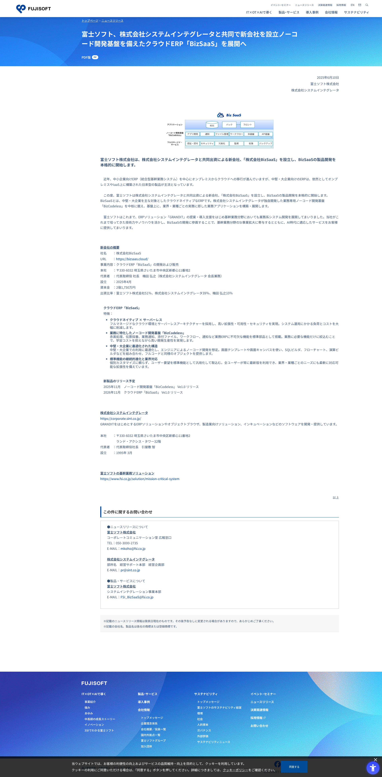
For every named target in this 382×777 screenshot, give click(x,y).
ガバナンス (204, 730)
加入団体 (146, 746)
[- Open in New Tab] (352, 5)
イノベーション (94, 725)
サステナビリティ (206, 694)
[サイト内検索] (366, 5)
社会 (200, 719)
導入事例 (312, 12)
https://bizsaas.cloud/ (132, 258)
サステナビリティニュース (213, 742)
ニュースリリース (304, 5)
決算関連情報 (325, 5)
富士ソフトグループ (153, 740)
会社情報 (144, 710)
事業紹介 (90, 702)
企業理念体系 (149, 723)
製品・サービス (147, 694)
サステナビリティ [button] (356, 12)
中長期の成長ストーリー (100, 719)
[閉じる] (375, 759)
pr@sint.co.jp (130, 569)
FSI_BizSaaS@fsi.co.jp (137, 597)
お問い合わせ (259, 726)
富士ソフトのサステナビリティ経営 (219, 707)
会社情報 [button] (331, 12)
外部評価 (202, 736)
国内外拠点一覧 (150, 735)
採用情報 (341, 5)
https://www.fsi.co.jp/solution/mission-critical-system (139, 478)
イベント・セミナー (281, 5)
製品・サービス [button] (289, 12)
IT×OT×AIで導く (94, 694)
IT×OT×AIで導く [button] (259, 12)
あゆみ (89, 713)
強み (87, 707)
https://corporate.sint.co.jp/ (120, 418)
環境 (200, 713)
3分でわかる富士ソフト (99, 730)
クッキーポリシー (235, 769)
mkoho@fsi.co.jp (133, 548)
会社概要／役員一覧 (153, 729)
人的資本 (202, 725)
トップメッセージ (152, 718)
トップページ (90, 20)
